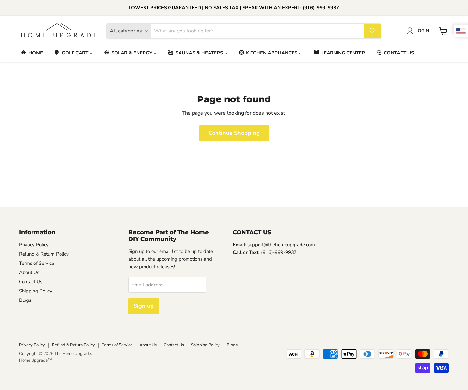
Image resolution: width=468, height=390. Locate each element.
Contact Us (30, 281)
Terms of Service (36, 263)
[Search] (372, 31)
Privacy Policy (34, 245)
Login (422, 31)
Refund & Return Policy (44, 254)
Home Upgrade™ (35, 360)
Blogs (25, 300)
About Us (29, 272)
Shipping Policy (35, 291)
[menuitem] (31, 53)
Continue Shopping (234, 133)
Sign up (143, 306)
